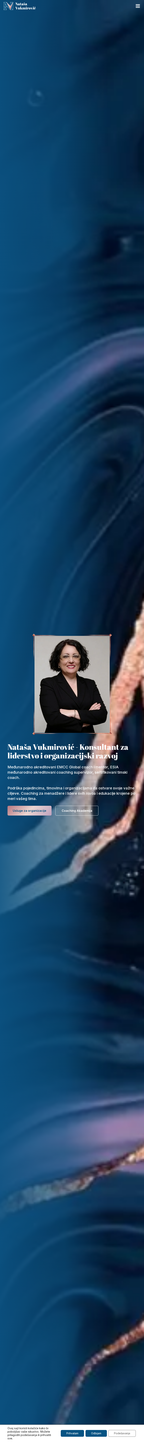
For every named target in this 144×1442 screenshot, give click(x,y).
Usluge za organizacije (29, 811)
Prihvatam (72, 1433)
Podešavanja (122, 1433)
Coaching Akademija (77, 811)
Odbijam (96, 1433)
